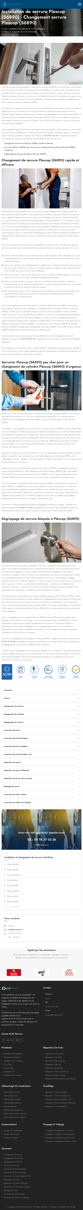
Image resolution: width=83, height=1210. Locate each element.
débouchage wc (10, 1106)
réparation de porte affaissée (16, 770)
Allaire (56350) (13, 864)
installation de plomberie (13, 1053)
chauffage (48, 1086)
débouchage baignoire (13, 1103)
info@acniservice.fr (41, 845)
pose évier (8, 1064)
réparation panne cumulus (55, 1075)
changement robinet (12, 1057)
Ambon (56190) (13, 870)
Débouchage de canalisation (16, 1086)
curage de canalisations (13, 1130)
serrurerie (8, 690)
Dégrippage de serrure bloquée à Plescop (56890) (25, 154)
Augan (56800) (13, 891)
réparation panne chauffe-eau (57, 1071)
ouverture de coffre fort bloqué (17, 802)
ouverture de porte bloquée (16, 738)
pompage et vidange (53, 1124)
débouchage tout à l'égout (15, 1117)
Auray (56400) (12, 896)
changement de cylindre (14, 714)
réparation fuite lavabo (54, 1053)
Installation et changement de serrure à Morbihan (19, 32)
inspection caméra (11, 1137)
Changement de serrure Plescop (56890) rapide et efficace (28, 143)
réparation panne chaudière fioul (58, 1099)
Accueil (4, 29)
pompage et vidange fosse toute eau (60, 1137)
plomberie (7, 1047)
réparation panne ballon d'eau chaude (60, 1079)
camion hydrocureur (11, 1134)
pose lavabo (9, 1068)
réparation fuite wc (53, 1064)
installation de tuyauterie (13, 1061)
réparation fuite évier (53, 1057)
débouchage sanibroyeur (13, 1110)
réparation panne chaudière (56, 1092)
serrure (7, 698)
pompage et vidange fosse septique (59, 1134)
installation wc (9, 1071)
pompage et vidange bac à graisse (59, 1130)
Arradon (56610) (13, 875)
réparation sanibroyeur (54, 1068)
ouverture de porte (12, 730)
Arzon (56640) (13, 885)
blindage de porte (11, 786)
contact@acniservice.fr (54, 1015)
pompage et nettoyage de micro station (61, 1141)
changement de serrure (13, 706)
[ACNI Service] (12, 4)
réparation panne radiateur (56, 1106)
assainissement (9, 1124)
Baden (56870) (13, 901)
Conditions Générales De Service (62, 1207)
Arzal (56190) (12, 880)
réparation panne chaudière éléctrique (60, 1103)
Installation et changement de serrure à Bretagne (27, 29)
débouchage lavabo (12, 1092)
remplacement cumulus (13, 1075)
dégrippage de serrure (13, 722)
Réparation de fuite (53, 1047)
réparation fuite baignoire (55, 1061)
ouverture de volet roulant (15, 794)
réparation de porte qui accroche (18, 778)
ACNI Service (27, 1207)
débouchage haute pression (15, 1113)
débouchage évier (11, 1095)
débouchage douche (12, 1099)
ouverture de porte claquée (15, 746)
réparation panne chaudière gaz (58, 1095)
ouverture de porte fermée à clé (17, 754)
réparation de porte (12, 762)
